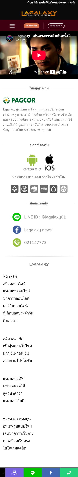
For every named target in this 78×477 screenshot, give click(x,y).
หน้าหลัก (10, 276)
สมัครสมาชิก (13, 338)
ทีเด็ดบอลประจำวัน (18, 313)
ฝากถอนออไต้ (14, 386)
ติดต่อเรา (10, 320)
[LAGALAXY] (39, 13)
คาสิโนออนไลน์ (15, 306)
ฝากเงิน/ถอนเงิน (16, 353)
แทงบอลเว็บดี (13, 400)
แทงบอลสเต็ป (14, 378)
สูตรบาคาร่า (12, 393)
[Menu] (12, 25)
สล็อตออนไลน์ (14, 284)
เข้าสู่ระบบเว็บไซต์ (17, 346)
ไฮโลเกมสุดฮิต (14, 448)
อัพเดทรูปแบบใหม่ (17, 426)
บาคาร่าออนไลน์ (16, 298)
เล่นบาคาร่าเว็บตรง (18, 433)
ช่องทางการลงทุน (17, 419)
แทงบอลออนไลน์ (16, 291)
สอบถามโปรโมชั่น (17, 360)
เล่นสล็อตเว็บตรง (16, 441)
